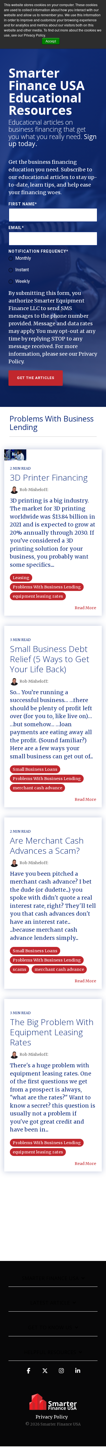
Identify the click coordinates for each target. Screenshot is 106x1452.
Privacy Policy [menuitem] (52, 1417)
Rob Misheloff (33, 489)
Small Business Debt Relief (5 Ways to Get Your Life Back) (49, 659)
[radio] (53, 258)
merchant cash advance (37, 787)
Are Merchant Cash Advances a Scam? (47, 845)
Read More (85, 608)
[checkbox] (53, 270)
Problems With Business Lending (47, 587)
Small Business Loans (35, 769)
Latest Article (50, 1302)
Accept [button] (51, 41)
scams (19, 969)
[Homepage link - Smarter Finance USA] (53, 1407)
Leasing (21, 577)
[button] (28, 1373)
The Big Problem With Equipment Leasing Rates (52, 1032)
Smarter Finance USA (50, 1278)
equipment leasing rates (38, 596)
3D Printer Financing (49, 477)
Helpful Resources (50, 1352)
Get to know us (50, 1327)
